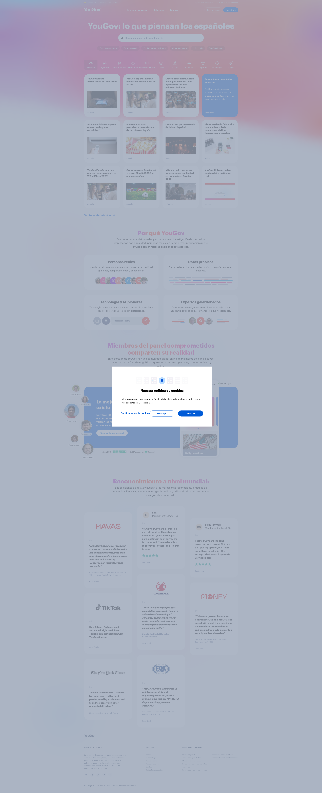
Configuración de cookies (135, 413)
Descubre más (146, 402)
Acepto (191, 413)
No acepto (162, 413)
